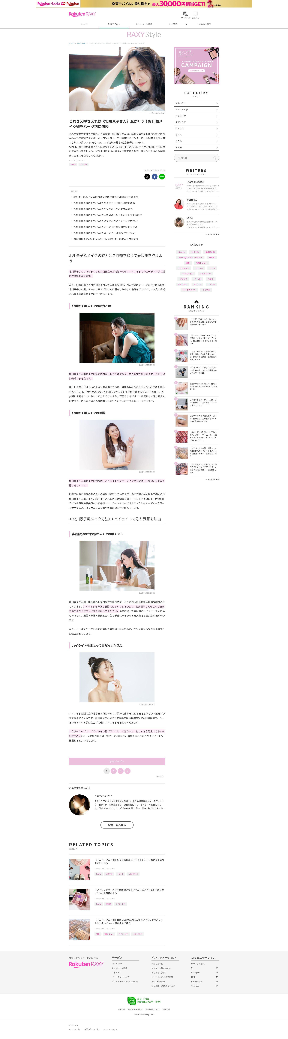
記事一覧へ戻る (117, 825)
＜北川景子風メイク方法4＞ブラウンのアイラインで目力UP (106, 221)
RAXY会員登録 (197, 964)
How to (73, 164)
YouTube (195, 986)
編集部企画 (210, 252)
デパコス (197, 284)
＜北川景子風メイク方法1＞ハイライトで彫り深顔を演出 (104, 202)
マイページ (116, 972)
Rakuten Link (197, 981)
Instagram (195, 972)
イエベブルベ (133, 874)
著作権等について (153, 1009)
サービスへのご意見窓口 (162, 977)
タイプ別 (206, 290)
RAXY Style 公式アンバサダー (190, 257)
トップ (84, 24)
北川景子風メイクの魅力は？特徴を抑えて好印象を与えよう (106, 196)
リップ (212, 268)
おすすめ (109, 874)
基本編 (108, 904)
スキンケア (181, 103)
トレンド (120, 874)
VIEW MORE (212, 234)
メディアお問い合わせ (161, 968)
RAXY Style (114, 24)
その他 (179, 147)
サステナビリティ (110, 1029)
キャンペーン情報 (144, 24)
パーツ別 (84, 164)
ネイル (179, 134)
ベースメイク (182, 109)
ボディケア (181, 122)
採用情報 (166, 1009)
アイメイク (81, 160)
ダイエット (182, 284)
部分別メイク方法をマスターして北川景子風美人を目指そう (106, 239)
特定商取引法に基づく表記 (163, 986)
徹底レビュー (109, 934)
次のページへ (117, 761)
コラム (179, 141)
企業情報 (121, 1009)
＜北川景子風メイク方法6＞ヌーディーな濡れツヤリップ (104, 233)
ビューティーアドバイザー (123, 981)
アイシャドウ (120, 904)
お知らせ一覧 (157, 964)
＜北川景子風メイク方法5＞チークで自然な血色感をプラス (105, 227)
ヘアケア (180, 128)
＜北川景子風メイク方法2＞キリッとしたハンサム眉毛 (103, 209)
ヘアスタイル (187, 273)
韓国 (97, 934)
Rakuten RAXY (82, 14)
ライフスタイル (189, 290)
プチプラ (183, 279)
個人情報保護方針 (135, 1009)
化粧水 (210, 279)
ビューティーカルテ (120, 977)
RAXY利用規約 (158, 981)
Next (160, 776)
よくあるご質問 (204, 24)
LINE (193, 977)
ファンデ (211, 284)
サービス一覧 (74, 1029)
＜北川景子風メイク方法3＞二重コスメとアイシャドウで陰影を (108, 215)
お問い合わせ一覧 (91, 1029)
